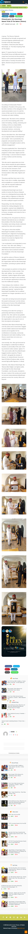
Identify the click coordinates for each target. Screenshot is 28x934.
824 (12, 825)
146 (12, 897)
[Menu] (26, 4)
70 (16, 872)
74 (16, 897)
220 (17, 816)
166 (17, 825)
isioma (6, 24)
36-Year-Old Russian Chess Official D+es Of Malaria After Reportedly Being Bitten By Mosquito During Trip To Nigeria (16, 706)
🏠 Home (3, 5)
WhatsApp (19, 16)
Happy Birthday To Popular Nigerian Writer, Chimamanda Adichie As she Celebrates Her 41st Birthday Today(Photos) (17, 851)
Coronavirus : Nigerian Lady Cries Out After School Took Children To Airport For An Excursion (17, 894)
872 (12, 816)
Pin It (20, 14)
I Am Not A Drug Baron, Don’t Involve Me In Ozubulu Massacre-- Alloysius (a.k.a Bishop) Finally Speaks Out (17, 869)
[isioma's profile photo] (4, 24)
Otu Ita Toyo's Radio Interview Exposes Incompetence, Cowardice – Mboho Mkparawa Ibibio (16, 697)
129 (5, 888)
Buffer (12, 16)
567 (12, 844)
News (8, 5)
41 (9, 888)
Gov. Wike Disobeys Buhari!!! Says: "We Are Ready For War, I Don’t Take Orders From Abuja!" (17, 878)
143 (17, 854)
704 (12, 836)
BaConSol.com (21, 928)
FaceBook (6, 14)
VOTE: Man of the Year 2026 (14, 814)
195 (17, 881)
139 (17, 844)
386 (12, 854)
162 (12, 872)
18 (16, 836)
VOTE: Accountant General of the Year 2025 (17, 823)
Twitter (13, 14)
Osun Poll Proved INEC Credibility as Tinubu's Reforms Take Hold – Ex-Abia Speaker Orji (16, 767)
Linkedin (5, 16)
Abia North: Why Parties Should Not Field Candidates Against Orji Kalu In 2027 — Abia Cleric (17, 833)
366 (12, 881)
